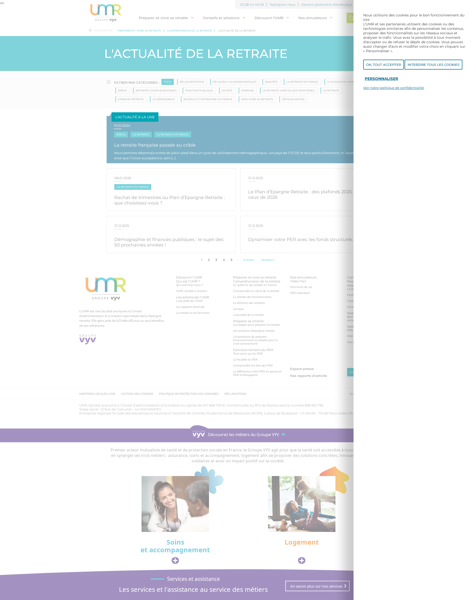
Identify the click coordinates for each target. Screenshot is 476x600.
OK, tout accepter (383, 65)
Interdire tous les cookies (433, 65)
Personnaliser (381, 78)
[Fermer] (2, 3)
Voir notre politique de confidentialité (393, 88)
